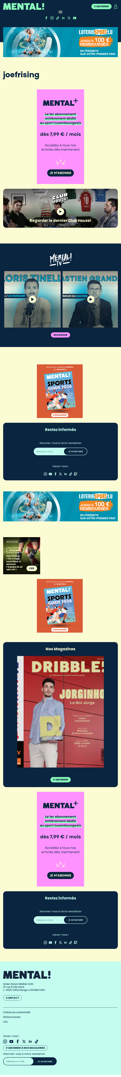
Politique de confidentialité (16, 1012)
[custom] (57, 18)
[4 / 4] (60, 712)
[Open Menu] (60, 12)
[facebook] (46, 18)
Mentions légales (12, 1016)
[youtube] (74, 18)
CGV (5, 1021)
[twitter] (69, 18)
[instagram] (52, 18)
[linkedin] (63, 18)
